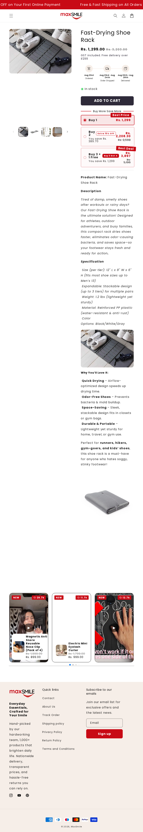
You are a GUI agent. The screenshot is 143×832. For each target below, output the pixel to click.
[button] (11, 16)
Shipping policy (53, 723)
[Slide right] (67, 132)
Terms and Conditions (58, 749)
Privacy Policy (52, 732)
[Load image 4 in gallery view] (57, 132)
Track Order (51, 715)
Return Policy (51, 740)
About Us (48, 706)
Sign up (104, 734)
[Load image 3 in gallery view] (46, 132)
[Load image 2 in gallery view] (34, 132)
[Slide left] (13, 132)
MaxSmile (76, 826)
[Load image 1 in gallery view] (23, 132)
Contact (48, 698)
